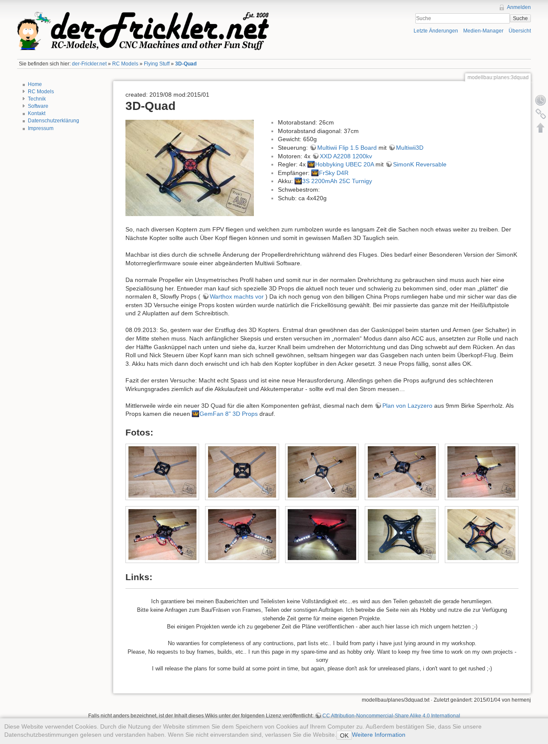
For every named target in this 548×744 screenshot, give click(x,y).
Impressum (41, 128)
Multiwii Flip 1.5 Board (347, 147)
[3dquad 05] (481, 471)
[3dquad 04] (402, 471)
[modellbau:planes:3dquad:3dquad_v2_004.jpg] (189, 167)
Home (35, 84)
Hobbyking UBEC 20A (344, 164)
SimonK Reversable (420, 164)
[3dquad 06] (162, 534)
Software (38, 106)
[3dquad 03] (322, 471)
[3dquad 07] (242, 534)
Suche (520, 18)
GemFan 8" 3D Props (229, 413)
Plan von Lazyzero (407, 405)
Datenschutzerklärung (53, 121)
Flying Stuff (157, 64)
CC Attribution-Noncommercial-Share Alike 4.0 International (391, 716)
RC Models (125, 64)
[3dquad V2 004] (481, 534)
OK (344, 735)
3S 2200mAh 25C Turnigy (337, 181)
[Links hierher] (541, 114)
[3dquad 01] (162, 471)
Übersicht (520, 31)
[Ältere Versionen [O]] (541, 100)
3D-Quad (186, 64)
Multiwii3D (409, 147)
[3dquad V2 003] (402, 534)
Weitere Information (378, 734)
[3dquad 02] (242, 471)
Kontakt (36, 113)
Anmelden (519, 7)
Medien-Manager (483, 31)
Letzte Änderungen (436, 31)
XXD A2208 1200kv (346, 156)
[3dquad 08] (322, 534)
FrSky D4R (333, 172)
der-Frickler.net (89, 64)
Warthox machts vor (237, 296)
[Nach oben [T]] (541, 127)
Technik (37, 99)
